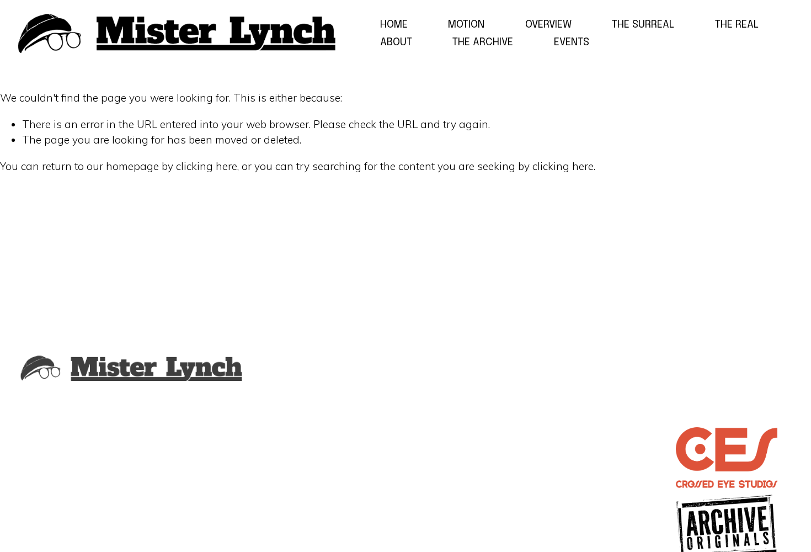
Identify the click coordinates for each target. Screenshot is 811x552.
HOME (394, 24)
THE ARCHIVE (482, 42)
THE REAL (737, 24)
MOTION (466, 24)
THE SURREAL (643, 24)
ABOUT (396, 42)
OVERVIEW (548, 24)
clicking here (206, 166)
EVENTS (571, 42)
